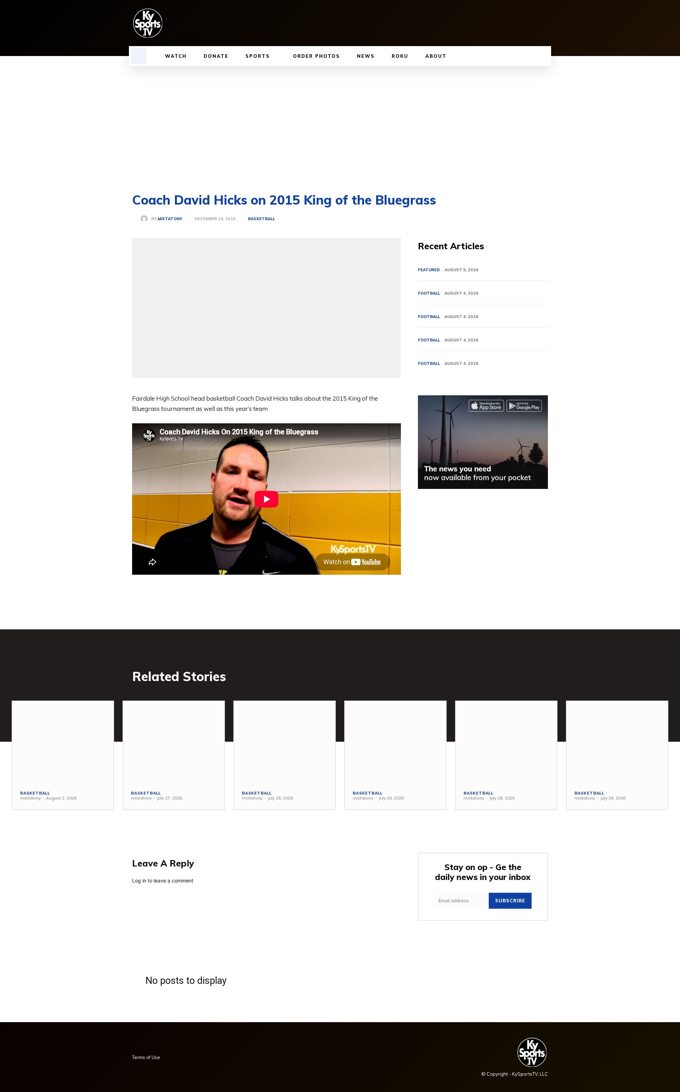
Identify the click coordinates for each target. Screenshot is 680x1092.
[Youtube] (543, 23)
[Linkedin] (495, 23)
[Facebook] (471, 23)
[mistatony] (146, 218)
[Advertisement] (340, 119)
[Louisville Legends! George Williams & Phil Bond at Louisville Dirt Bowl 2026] (617, 741)
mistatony (170, 219)
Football (429, 293)
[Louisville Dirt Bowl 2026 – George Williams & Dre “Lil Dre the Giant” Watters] (173, 741)
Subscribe (510, 900)
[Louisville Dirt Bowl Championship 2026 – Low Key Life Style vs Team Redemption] (62, 741)
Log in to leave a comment (162, 881)
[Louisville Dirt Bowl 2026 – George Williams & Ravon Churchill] (395, 741)
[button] (139, 56)
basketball (261, 219)
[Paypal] (519, 23)
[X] (531, 23)
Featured (429, 269)
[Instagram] (483, 23)
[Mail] (507, 23)
